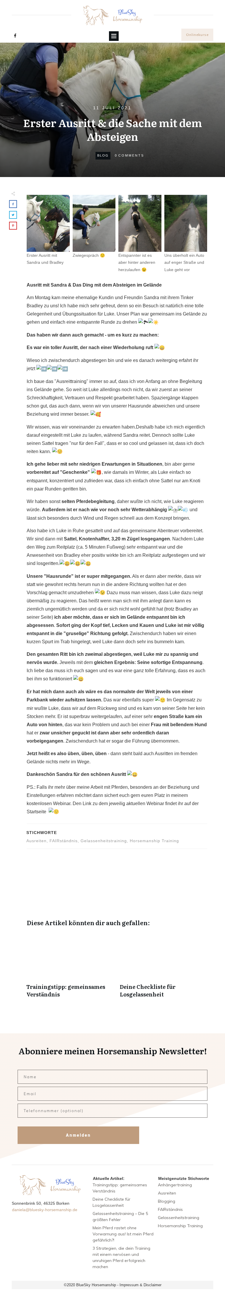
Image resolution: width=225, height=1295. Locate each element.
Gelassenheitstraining (104, 840)
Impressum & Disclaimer (140, 1285)
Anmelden (78, 1135)
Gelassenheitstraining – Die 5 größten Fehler (120, 1216)
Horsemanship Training (154, 840)
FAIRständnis (64, 840)
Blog (103, 155)
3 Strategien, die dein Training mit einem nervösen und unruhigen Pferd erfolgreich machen (121, 1257)
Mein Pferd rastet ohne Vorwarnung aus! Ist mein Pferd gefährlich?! (123, 1234)
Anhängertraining (175, 1184)
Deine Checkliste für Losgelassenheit (163, 968)
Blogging (166, 1201)
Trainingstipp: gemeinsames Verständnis (70, 968)
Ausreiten (36, 840)
